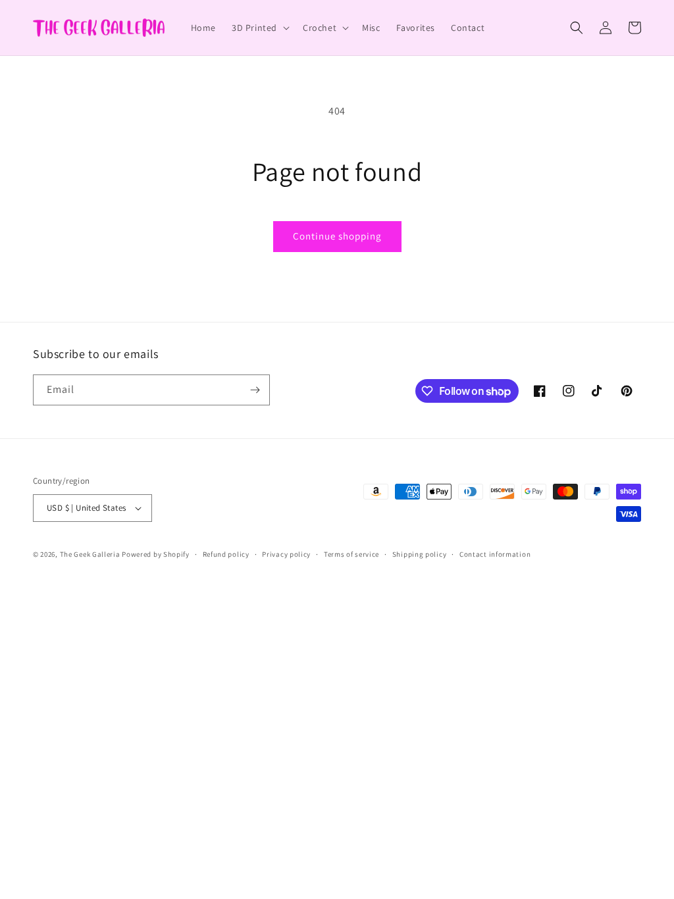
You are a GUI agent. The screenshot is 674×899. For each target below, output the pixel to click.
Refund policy (226, 554)
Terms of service (351, 554)
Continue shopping (337, 236)
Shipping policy (419, 554)
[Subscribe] (254, 389)
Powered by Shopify (156, 554)
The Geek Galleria (90, 554)
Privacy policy (286, 554)
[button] (259, 27)
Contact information (495, 554)
